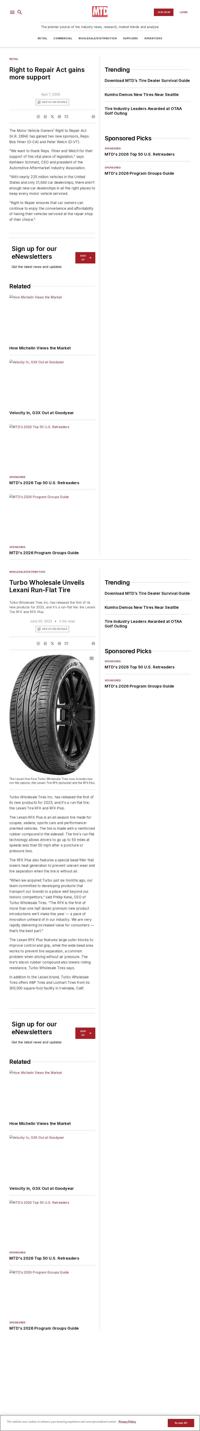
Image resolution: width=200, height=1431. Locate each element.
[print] (93, 117)
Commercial (63, 38)
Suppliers (130, 38)
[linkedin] (45, 117)
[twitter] (52, 117)
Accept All (181, 1422)
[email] (66, 117)
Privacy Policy (127, 1421)
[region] (100, 1423)
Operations (153, 38)
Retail (42, 38)
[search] (20, 12)
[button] (12, 12)
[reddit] (59, 117)
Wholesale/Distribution (98, 38)
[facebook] (38, 117)
